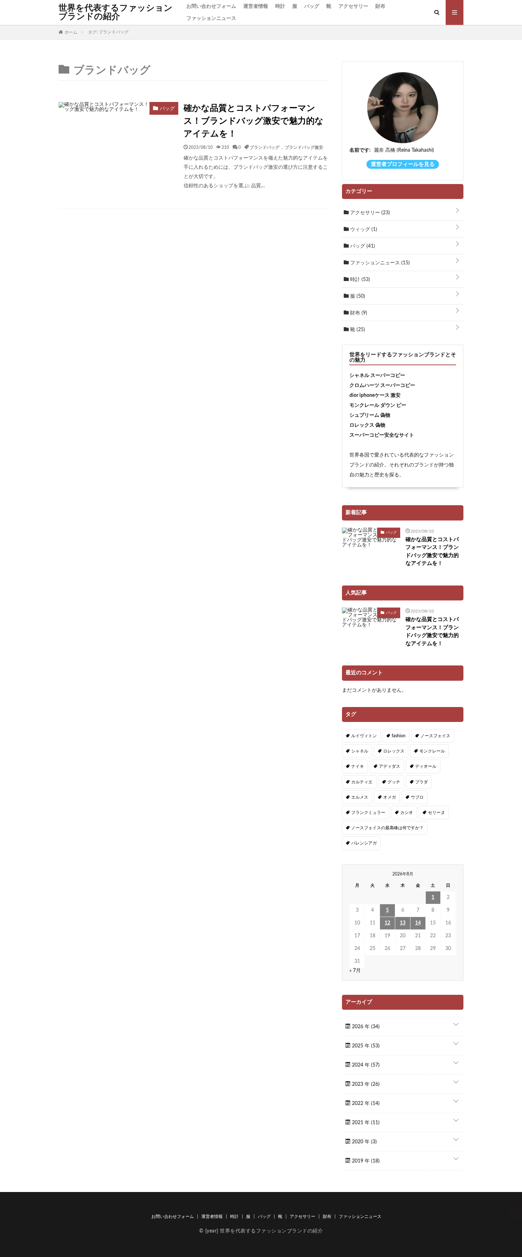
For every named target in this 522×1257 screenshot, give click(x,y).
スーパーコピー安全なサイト (381, 435)
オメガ (389, 797)
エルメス (359, 797)
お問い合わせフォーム (211, 6)
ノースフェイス (435, 736)
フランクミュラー (368, 812)
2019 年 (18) (365, 1161)
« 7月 (355, 970)
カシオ (406, 812)
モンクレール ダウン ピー (377, 405)
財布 (380, 6)
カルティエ (362, 782)
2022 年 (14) (365, 1103)
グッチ (393, 782)
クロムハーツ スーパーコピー (382, 385)
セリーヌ (436, 812)
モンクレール (432, 751)
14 (418, 923)
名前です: (360, 150)
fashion (399, 736)
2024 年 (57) (365, 1065)
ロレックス (393, 751)
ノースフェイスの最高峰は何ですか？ (387, 828)
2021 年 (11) (365, 1122)
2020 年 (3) (363, 1141)
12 (387, 923)
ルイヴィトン (364, 736)
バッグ (311, 6)
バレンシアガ (364, 843)
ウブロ (417, 797)
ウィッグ (363, 229)
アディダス (389, 766)
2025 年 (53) (365, 1045)
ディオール (425, 766)
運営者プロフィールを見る (403, 164)
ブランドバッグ (264, 147)
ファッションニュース (211, 18)
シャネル (359, 751)
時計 (280, 6)
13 (403, 923)
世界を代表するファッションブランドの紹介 (116, 12)
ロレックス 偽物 (367, 425)
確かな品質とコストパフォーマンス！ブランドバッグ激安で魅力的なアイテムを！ (253, 121)
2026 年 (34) (365, 1026)
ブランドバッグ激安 (304, 147)
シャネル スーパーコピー (377, 375)
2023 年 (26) (365, 1084)
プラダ (421, 782)
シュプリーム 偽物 (369, 415)
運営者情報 (255, 6)
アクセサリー (353, 6)
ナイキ (357, 766)
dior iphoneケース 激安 (375, 395)
